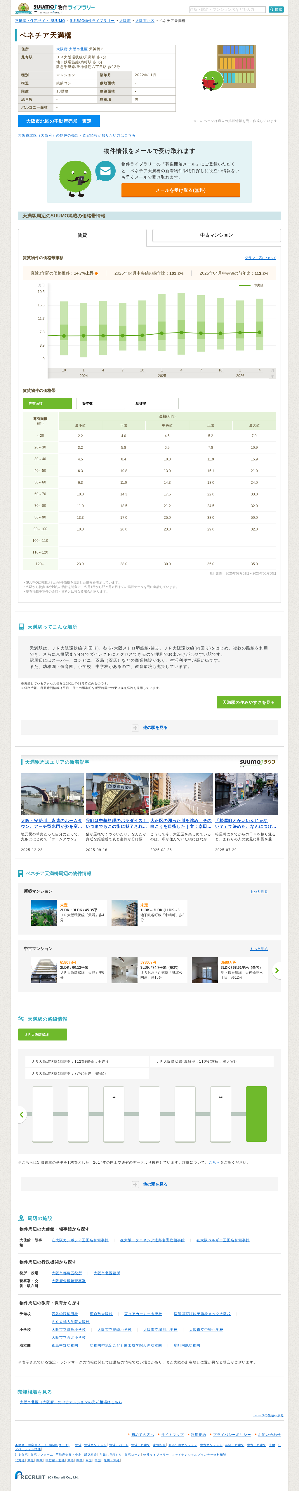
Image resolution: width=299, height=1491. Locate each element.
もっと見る (259, 891)
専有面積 (36, 403)
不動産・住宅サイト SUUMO (40, 21)
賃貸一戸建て (140, 1445)
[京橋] (185, 1114)
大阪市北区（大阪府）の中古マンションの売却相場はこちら (71, 1402)
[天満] (256, 1114)
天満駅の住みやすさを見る (248, 702)
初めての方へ (142, 1435)
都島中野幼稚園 (65, 1345)
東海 (70, 1460)
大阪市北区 (144, 21)
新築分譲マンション (182, 1445)
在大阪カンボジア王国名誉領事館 (80, 1240)
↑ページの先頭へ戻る (268, 1415)
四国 (89, 1460)
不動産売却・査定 (68, 1454)
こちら (214, 1162)
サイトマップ (172, 1435)
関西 (80, 1460)
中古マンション (211, 1445)
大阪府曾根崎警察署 (69, 1281)
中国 (98, 1460)
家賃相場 (159, 1445)
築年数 (87, 403)
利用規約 (198, 1435)
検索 (278, 9)
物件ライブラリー (156, 1454)
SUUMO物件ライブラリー (92, 21)
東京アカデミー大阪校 (143, 1314)
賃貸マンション (95, 1445)
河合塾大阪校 (101, 1314)
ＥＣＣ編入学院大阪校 (71, 1322)
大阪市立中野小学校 (206, 1330)
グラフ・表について (260, 258)
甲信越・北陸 (55, 1460)
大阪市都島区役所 (67, 1273)
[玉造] (78, 1114)
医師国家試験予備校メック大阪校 (202, 1314)
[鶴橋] (42, 1114)
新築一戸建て (234, 1445)
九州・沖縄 (112, 1460)
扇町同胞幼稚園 (187, 1345)
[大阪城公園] (149, 1114)
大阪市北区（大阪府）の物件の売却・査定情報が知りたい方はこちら (77, 135)
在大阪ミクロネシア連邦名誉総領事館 (152, 1240)
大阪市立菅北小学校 (69, 1337)
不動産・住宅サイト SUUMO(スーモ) (42, 1445)
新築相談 (90, 1454)
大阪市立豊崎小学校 (115, 1330)
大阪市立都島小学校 (69, 1330)
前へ (22, 1115)
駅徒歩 (141, 403)
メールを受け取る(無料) (181, 190)
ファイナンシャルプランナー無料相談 (199, 1454)
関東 (39, 1460)
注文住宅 (21, 1454)
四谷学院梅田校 (65, 1314)
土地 (272, 1445)
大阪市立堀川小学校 (160, 1330)
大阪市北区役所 (107, 1273)
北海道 (20, 1460)
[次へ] (276, 970)
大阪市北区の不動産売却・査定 (59, 120)
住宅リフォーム (42, 1454)
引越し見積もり (111, 1454)
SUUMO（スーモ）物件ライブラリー (55, 8)
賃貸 (78, 1445)
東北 (30, 1460)
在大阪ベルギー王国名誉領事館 (223, 1240)
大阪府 (125, 21)
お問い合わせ (269, 1435)
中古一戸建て (256, 1445)
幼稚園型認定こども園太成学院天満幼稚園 (126, 1345)
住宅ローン (133, 1454)
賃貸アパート (118, 1445)
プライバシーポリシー (232, 1435)
